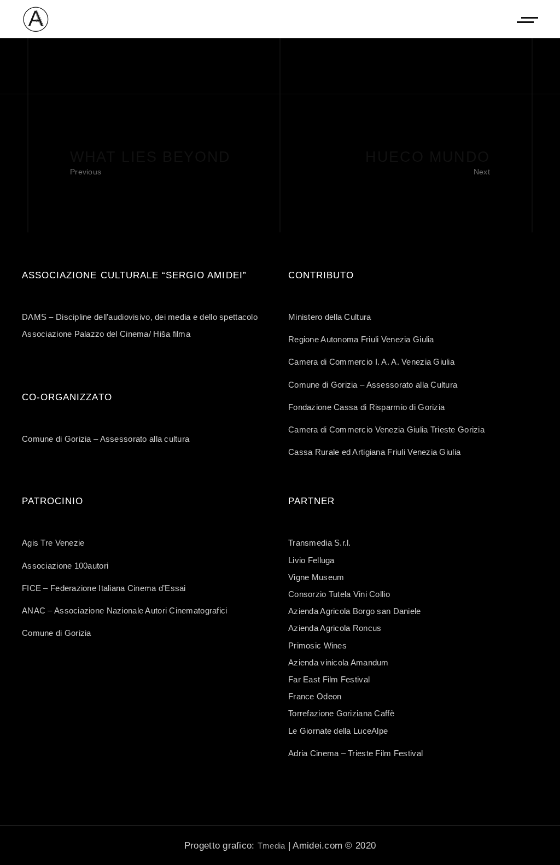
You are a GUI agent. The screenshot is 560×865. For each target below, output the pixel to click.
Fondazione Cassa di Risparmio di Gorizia (366, 407)
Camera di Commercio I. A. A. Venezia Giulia (371, 361)
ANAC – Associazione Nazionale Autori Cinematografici (125, 610)
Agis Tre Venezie (53, 542)
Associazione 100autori (65, 565)
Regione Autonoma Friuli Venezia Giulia (361, 339)
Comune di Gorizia (56, 633)
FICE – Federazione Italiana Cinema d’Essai (104, 588)
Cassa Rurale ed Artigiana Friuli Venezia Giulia (374, 452)
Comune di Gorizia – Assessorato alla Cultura (372, 384)
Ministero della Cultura (329, 317)
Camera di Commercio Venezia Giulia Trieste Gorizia (386, 429)
